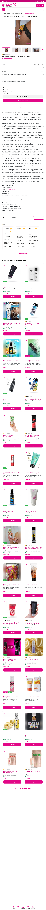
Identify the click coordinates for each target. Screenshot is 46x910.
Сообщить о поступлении (23, 96)
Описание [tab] (5, 107)
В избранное (8, 89)
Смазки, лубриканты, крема (17, 13)
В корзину (12, 296)
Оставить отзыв (39, 218)
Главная (4, 13)
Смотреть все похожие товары (23, 788)
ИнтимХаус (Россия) (39, 64)
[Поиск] (42, 9)
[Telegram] (43, 1)
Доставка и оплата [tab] (17, 107)
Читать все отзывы (23, 253)
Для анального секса (29, 13)
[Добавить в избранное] (4, 266)
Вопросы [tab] (13, 217)
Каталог (41, 5)
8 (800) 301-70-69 (38, 1)
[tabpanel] (23, 161)
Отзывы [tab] (5, 217)
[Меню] (3, 9)
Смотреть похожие (23, 100)
